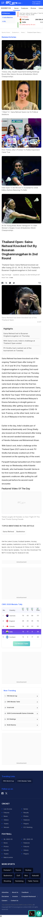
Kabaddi (35, 875)
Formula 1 (7, 870)
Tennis (18, 870)
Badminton (6, 8)
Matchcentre (8, 857)
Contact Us (14, 900)
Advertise (5, 892)
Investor (15, 896)
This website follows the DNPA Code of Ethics (17, 905)
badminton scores (19, 544)
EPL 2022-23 (28, 839)
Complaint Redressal (28, 896)
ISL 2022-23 (8, 839)
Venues (6, 827)
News (16, 8)
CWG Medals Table (13, 702)
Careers (4, 900)
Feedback (25, 892)
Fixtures (6, 812)
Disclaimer (5, 896)
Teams (6, 823)
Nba (26, 875)
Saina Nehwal (8, 531)
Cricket (14, 541)
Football (21, 541)
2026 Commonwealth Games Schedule (20, 713)
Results (26, 812)
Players (26, 823)
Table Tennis (33, 881)
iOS (27, 553)
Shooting (7, 881)
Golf (18, 875)
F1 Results (31, 544)
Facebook (18, 547)
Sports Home (6, 32)
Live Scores (8, 809)
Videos (6, 820)
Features (24, 8)
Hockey (28, 870)
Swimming (19, 881)
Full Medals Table (21, 644)
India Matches (8, 17)
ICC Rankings (11, 719)
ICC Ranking (28, 827)
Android (21, 553)
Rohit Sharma (11, 725)
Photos (33, 8)
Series (26, 809)
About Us (15, 892)
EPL (4, 21)
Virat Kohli (10, 707)
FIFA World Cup (12, 696)
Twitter (37, 547)
